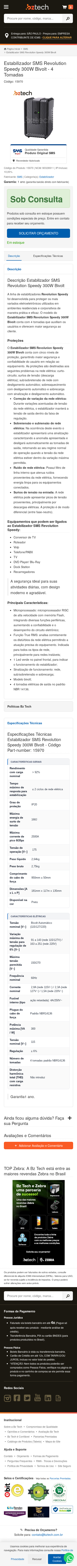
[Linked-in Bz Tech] (49, 1400)
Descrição (14, 256)
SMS (25, 48)
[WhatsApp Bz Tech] (69, 1559)
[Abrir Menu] (8, 6)
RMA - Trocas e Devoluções (51, 1461)
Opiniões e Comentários (20, 1431)
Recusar (37, 1559)
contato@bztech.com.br (47, 1535)
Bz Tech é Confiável (18, 1436)
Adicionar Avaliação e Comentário (40, 1145)
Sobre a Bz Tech (13, 1426)
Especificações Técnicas (48, 256)
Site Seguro (64, 1466)
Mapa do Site (53, 1441)
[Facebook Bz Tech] (18, 1400)
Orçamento (23, 1456)
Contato (8, 1456)
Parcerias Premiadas (45, 1436)
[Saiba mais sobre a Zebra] (38, 1222)
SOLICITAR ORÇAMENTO (38, 233)
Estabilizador (46, 176)
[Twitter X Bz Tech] (28, 1400)
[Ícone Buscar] (68, 18)
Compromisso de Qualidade (42, 1426)
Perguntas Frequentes (19, 1461)
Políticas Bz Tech (19, 706)
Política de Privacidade (20, 1466)
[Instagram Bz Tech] (8, 1400)
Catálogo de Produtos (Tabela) (24, 1441)
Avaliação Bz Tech (48, 1431)
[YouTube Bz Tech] (38, 1400)
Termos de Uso (45, 1466)
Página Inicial (13, 48)
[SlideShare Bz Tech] (59, 1400)
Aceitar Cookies (57, 1559)
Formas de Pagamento (46, 1456)
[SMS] (17, 151)
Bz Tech (37, 7)
